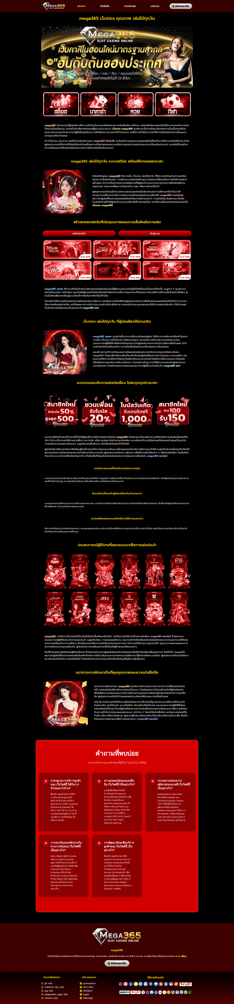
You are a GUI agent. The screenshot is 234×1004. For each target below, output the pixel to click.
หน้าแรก (81, 6)
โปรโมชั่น (104, 6)
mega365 (117, 950)
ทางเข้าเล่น (130, 6)
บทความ (155, 6)
